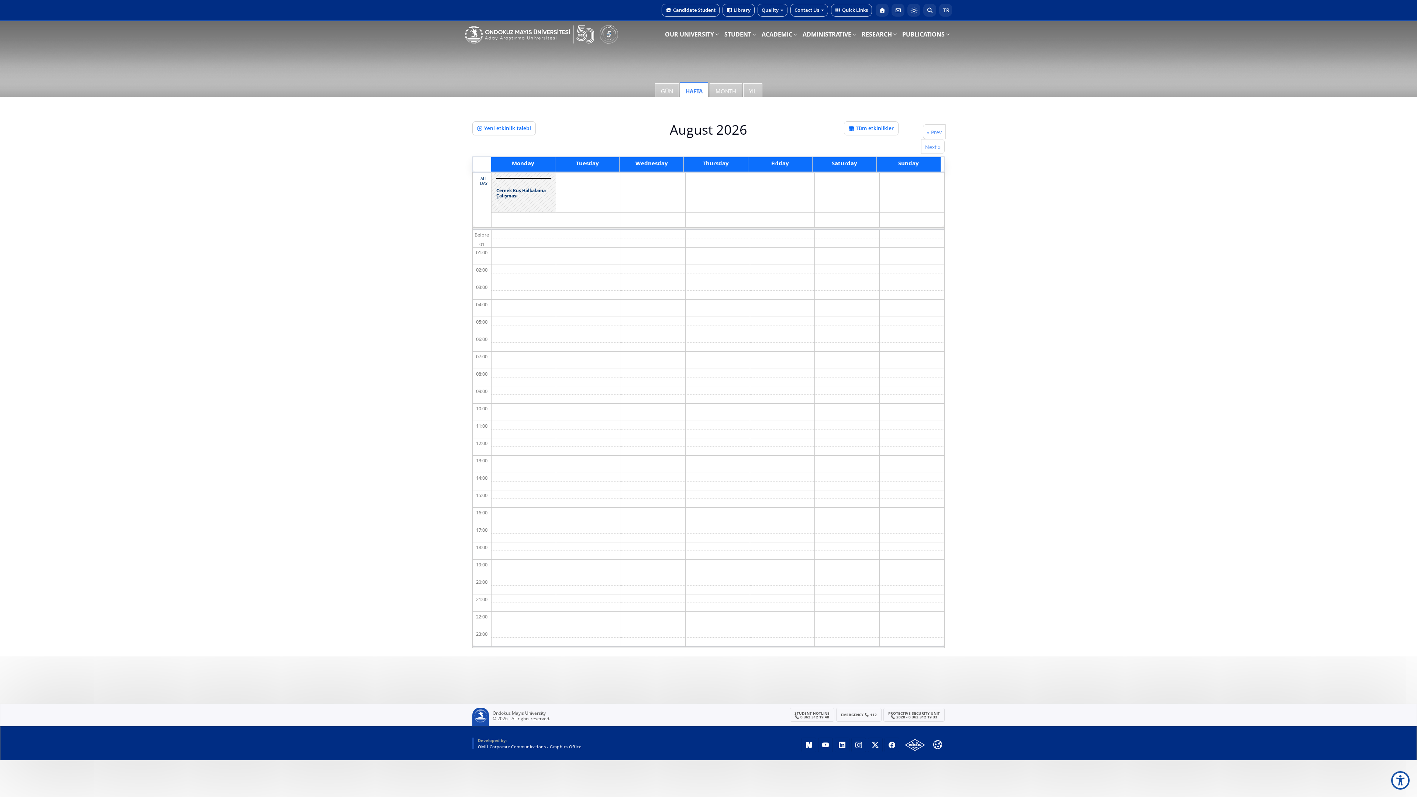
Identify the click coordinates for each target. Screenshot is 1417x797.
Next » (933, 147)
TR (945, 10)
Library (742, 10)
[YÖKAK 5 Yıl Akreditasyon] (609, 34)
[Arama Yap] (929, 10)
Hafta (694, 91)
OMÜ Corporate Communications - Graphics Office (529, 746)
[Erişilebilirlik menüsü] (1400, 780)
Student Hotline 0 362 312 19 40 (812, 715)
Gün (667, 91)
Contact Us (806, 10)
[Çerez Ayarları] (938, 745)
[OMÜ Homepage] (882, 10)
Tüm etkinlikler (875, 128)
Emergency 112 (859, 714)
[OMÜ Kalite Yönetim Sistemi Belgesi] (915, 745)
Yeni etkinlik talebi (507, 128)
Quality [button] (770, 10)
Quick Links (855, 10)
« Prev (934, 132)
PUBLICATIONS (923, 34)
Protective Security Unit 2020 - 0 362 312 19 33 (914, 715)
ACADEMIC (777, 34)
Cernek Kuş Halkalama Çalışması (521, 193)
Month (726, 91)
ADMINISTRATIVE (827, 34)
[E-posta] (898, 10)
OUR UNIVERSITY (689, 34)
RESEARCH (877, 34)
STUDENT (737, 34)
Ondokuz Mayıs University (519, 713)
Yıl (752, 91)
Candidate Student (694, 10)
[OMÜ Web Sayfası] (529, 34)
